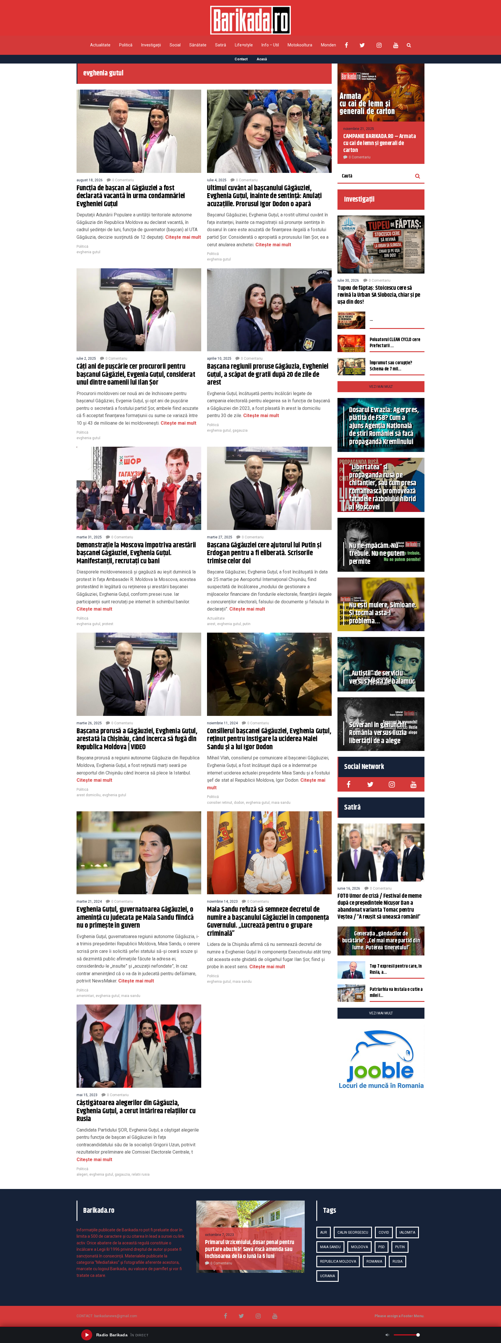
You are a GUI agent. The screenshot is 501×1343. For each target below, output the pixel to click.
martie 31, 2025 (89, 537)
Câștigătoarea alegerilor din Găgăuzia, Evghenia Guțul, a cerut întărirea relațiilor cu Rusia (136, 1111)
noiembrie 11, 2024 (222, 723)
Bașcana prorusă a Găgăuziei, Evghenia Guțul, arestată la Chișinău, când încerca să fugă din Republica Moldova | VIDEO (137, 739)
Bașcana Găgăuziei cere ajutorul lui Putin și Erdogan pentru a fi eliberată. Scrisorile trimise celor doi (264, 553)
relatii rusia (141, 1174)
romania (374, 1261)
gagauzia (240, 430)
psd (381, 1247)
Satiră (220, 45)
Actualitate (100, 45)
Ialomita (407, 1232)
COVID (384, 1232)
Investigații (151, 45)
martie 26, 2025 (89, 723)
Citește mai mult (182, 237)
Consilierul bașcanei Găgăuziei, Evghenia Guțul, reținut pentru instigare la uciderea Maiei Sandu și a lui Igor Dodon (269, 739)
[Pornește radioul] (86, 1334)
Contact (241, 59)
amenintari (85, 996)
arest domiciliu (89, 795)
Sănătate (197, 45)
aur (323, 1232)
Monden (328, 45)
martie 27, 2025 (219, 537)
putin (247, 624)
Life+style (244, 45)
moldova (359, 1247)
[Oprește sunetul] (387, 1335)
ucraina (327, 1276)
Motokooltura (300, 45)
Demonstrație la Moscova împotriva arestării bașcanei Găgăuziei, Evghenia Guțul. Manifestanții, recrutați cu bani (136, 553)
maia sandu (281, 803)
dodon (239, 803)
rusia (397, 1261)
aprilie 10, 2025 (219, 358)
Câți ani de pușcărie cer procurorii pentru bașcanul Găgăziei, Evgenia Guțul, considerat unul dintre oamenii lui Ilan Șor (136, 374)
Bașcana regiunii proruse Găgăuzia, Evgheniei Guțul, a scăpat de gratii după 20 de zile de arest (267, 374)
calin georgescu (352, 1232)
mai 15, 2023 (87, 1095)
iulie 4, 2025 (216, 180)
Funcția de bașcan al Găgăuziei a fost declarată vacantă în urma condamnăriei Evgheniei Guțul (131, 196)
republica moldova (338, 1261)
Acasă (262, 59)
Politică (125, 45)
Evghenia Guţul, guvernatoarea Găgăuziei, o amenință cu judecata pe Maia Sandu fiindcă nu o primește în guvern (135, 917)
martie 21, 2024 (89, 901)
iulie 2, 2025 (86, 358)
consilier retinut (219, 803)
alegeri (82, 1174)
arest (211, 624)
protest (107, 624)
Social (175, 45)
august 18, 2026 (90, 180)
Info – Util (270, 45)
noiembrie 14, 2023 (222, 901)
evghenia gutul (88, 252)
